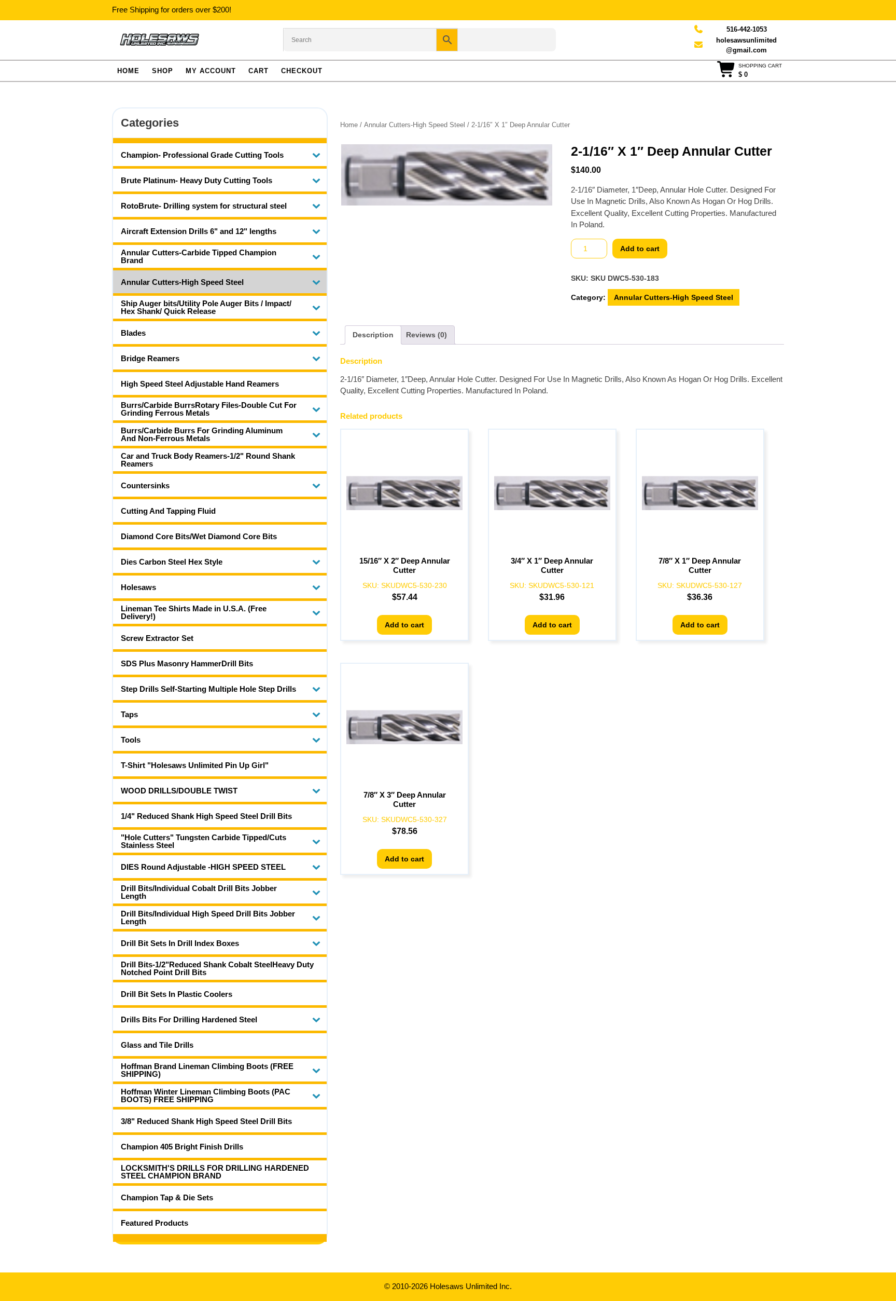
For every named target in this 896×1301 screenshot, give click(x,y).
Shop (162, 71)
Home (128, 71)
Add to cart (640, 248)
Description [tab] (373, 335)
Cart (258, 71)
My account (211, 71)
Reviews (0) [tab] (426, 335)
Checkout (302, 71)
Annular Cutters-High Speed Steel (414, 125)
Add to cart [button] (404, 625)
